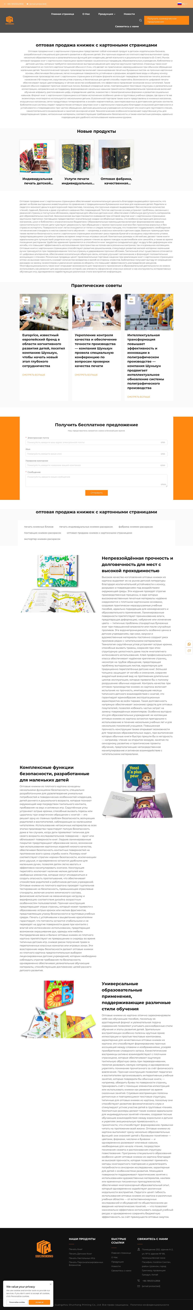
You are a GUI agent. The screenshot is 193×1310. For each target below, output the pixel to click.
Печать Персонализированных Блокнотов (86, 1263)
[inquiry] (189, 650)
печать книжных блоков (38, 526)
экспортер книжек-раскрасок (42, 539)
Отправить (97, 492)
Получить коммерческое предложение (162, 20)
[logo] (18, 20)
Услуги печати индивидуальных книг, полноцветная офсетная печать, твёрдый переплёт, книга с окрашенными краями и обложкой (76, 181)
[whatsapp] (189, 644)
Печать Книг (76, 1249)
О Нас (86, 14)
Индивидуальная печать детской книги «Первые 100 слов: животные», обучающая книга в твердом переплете (37, 181)
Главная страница (62, 14)
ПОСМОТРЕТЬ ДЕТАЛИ (37, 157)
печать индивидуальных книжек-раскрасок (86, 526)
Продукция (105, 14)
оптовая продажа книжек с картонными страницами (99, 532)
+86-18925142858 (15, 4)
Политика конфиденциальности (149, 1305)
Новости (129, 14)
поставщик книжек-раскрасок (42, 532)
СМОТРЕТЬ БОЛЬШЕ (33, 375)
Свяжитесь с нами (127, 26)
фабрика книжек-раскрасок (136, 526)
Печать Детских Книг (80, 1253)
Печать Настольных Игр (82, 1258)
